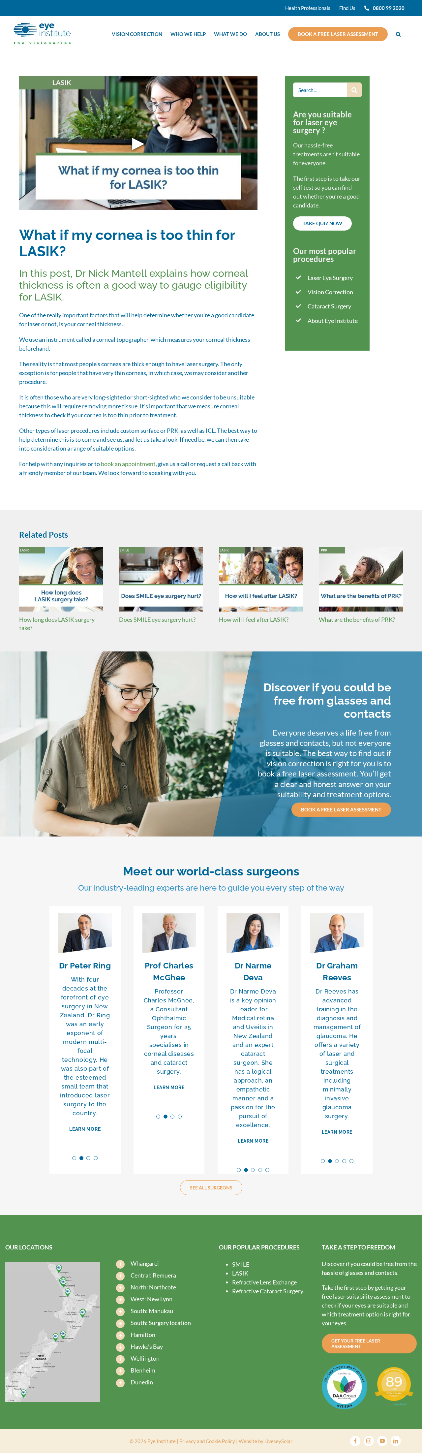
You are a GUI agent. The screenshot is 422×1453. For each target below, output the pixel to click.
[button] (398, 33)
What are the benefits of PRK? (361, 579)
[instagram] (369, 1441)
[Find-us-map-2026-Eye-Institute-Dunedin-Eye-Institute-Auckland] (52, 1264)
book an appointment (128, 463)
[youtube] (382, 1441)
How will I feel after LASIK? (261, 579)
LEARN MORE (85, 1129)
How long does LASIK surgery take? (61, 579)
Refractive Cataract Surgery (267, 1291)
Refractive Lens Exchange (264, 1282)
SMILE (240, 1264)
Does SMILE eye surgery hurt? (161, 579)
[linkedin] (396, 1441)
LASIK (240, 1273)
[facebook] (355, 1441)
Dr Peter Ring (85, 965)
